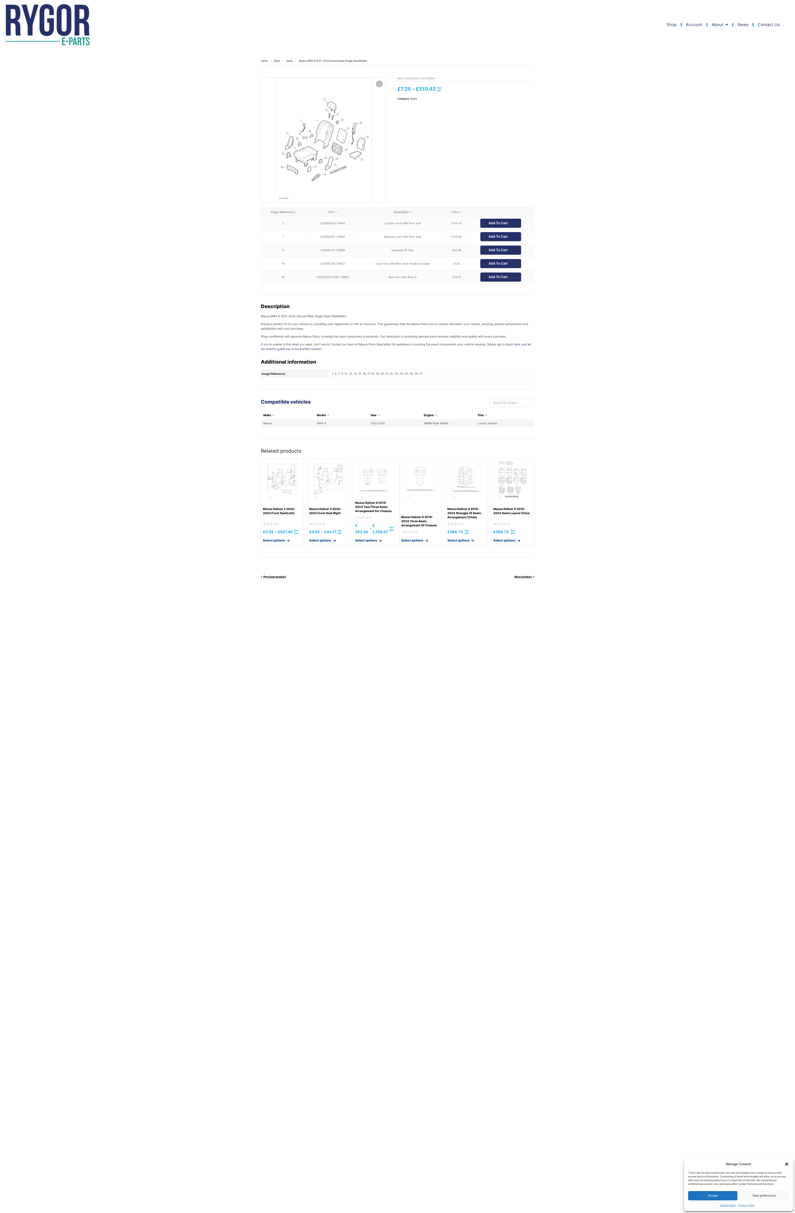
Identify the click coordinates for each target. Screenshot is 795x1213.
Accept (713, 1195)
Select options (274, 540)
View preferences (764, 1195)
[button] (787, 1164)
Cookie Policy (728, 1205)
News (742, 24)
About (717, 24)
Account (694, 24)
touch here (513, 344)
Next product (523, 576)
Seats (289, 60)
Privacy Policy (746, 1205)
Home (264, 60)
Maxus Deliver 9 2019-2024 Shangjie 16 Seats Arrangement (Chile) (464, 513)
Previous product (274, 576)
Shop (671, 24)
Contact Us (769, 24)
